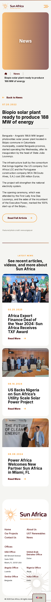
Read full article (17, 218)
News (17, 73)
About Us (31, 529)
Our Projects (11, 533)
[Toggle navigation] (46, 6)
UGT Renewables (36, 533)
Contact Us (10, 537)
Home (8, 529)
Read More (14, 338)
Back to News (15, 97)
